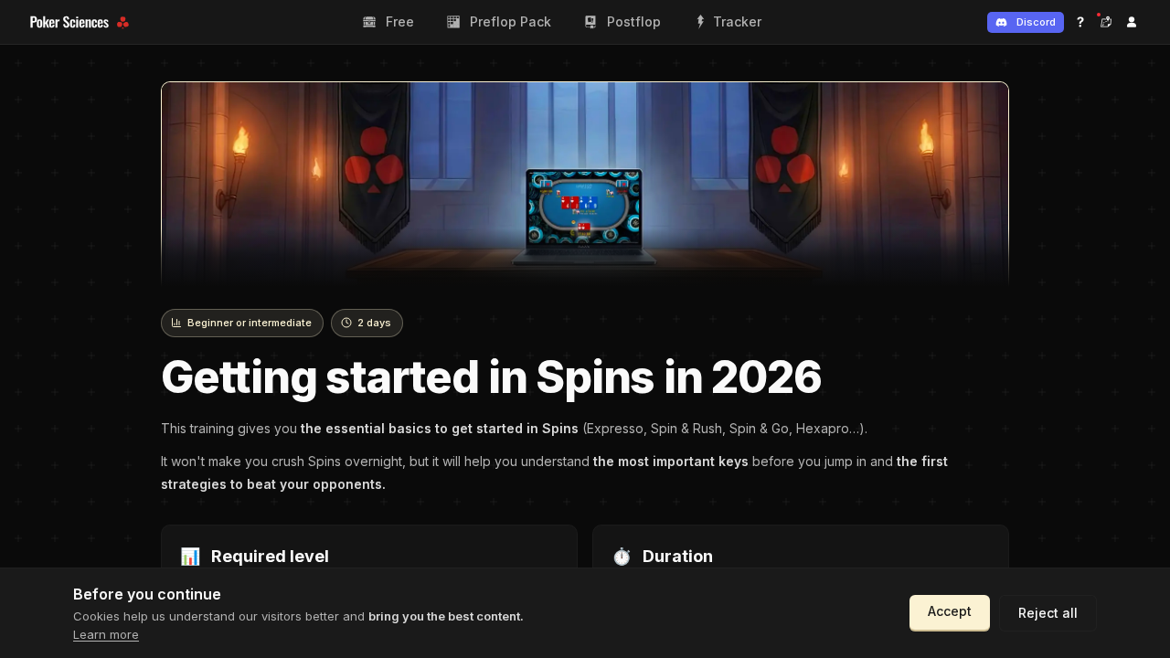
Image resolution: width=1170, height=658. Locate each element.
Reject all (1048, 613)
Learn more (106, 634)
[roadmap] (1106, 22)
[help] (1080, 22)
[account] (1131, 22)
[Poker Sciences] (81, 22)
